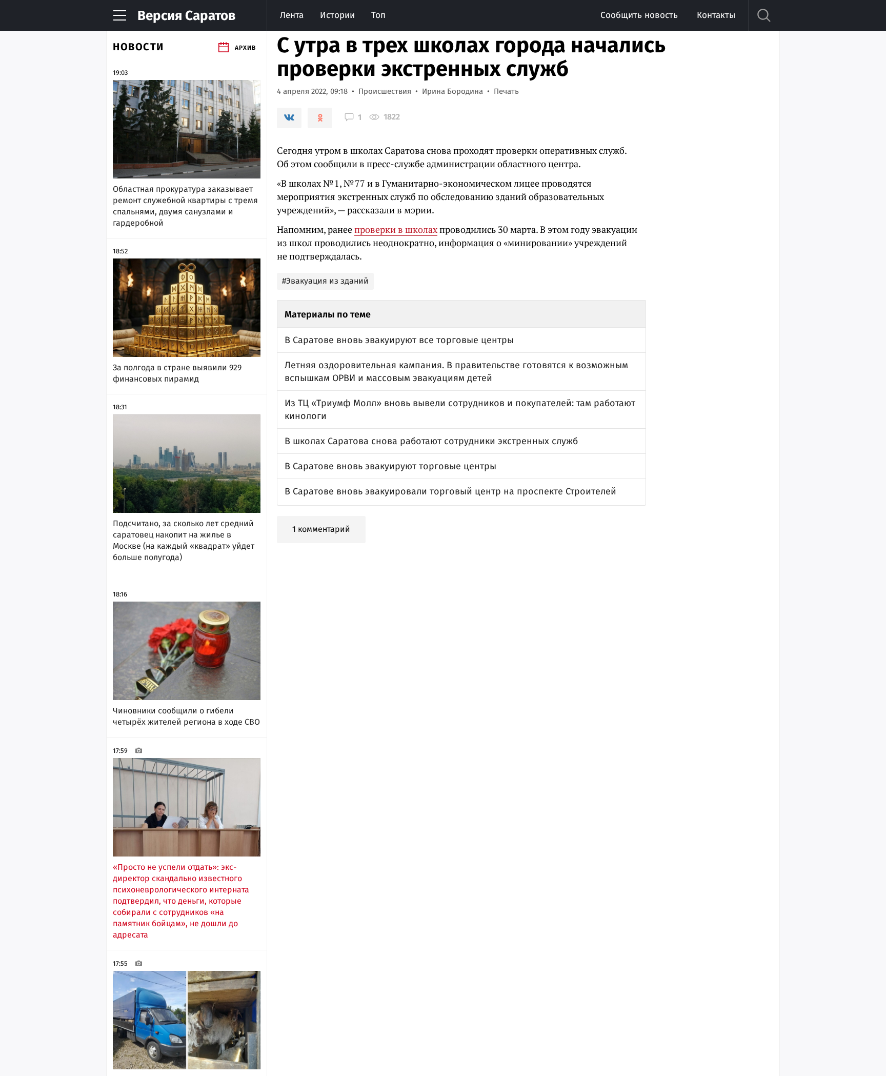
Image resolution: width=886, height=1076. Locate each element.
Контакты (716, 15)
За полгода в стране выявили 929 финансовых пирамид (177, 373)
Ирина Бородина (452, 91)
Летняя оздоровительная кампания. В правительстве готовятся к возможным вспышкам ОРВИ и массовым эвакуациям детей (456, 372)
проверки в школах (395, 229)
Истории (337, 15)
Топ (378, 15)
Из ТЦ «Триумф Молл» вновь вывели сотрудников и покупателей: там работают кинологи (460, 409)
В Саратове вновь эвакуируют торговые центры (390, 466)
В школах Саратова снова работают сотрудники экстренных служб (431, 441)
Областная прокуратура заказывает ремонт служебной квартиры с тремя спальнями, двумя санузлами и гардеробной (185, 206)
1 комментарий (321, 529)
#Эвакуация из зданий (325, 281)
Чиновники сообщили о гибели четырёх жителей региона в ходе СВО (186, 716)
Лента (292, 15)
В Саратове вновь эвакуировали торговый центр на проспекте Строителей (450, 491)
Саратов (186, 16)
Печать (506, 91)
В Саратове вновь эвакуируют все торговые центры (399, 340)
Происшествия (384, 91)
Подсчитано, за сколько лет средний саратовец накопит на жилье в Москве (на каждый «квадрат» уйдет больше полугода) (183, 540)
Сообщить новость (639, 15)
